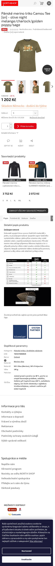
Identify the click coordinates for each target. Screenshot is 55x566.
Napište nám (8, 464)
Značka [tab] (33, 218)
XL (15, 200)
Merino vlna (19, 361)
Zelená (17, 357)
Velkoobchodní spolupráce (15, 478)
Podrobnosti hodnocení (42, 29)
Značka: (14, 32)
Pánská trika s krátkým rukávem (28, 350)
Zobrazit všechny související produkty (27, 210)
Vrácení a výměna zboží (13, 421)
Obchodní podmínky (12, 431)
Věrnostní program (11, 469)
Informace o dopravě (12, 416)
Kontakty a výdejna (11, 412)
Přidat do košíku (27, 126)
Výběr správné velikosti (13, 440)
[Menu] (49, 3)
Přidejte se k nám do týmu (15, 483)
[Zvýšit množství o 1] (10, 124)
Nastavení (27, 551)
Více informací (36, 541)
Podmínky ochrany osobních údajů (19, 436)
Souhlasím (26, 559)
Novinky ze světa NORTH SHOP (18, 473)
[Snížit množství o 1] (10, 127)
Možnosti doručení (37, 117)
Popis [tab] (6, 218)
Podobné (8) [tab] (15, 218)
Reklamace (7, 426)
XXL (19, 200)
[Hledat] (35, 3)
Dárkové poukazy (10, 488)
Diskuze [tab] (25, 218)
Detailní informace (8, 133)
